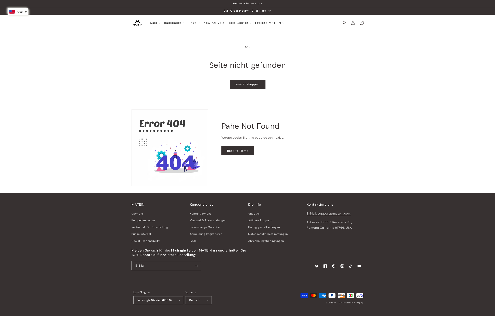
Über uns (137, 213)
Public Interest (141, 234)
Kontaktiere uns (201, 213)
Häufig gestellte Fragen (264, 227)
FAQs (193, 241)
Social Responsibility (145, 241)
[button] (344, 23)
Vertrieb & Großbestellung (149, 227)
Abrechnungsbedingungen (266, 241)
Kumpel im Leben (143, 220)
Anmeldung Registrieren (206, 234)
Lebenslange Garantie (205, 227)
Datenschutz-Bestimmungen (268, 234)
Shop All (254, 213)
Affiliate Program (259, 220)
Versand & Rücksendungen (208, 220)
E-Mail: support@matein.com (329, 213)
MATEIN (338, 302)
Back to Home (237, 151)
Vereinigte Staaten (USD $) (154, 300)
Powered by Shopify (353, 302)
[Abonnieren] (196, 265)
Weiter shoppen (248, 84)
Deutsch (194, 300)
